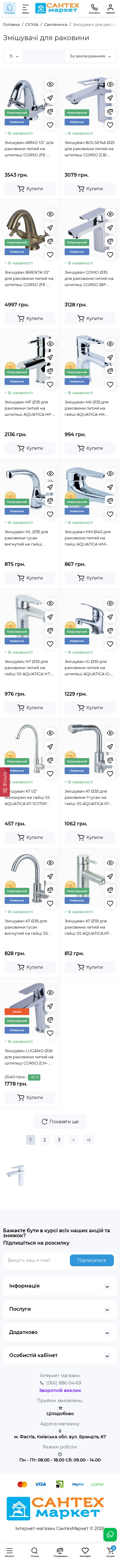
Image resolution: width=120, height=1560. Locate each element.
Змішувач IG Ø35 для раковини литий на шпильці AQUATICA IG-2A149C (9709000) (88, 668)
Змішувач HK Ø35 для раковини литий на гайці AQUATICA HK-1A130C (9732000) (87, 408)
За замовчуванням (88, 56)
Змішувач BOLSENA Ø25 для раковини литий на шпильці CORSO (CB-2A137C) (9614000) (89, 149)
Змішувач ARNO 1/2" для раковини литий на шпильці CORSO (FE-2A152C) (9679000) (29, 149)
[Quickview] (50, 84)
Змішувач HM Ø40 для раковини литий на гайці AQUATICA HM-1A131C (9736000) (88, 538)
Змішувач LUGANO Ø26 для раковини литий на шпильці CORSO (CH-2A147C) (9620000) (29, 1057)
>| (88, 1140)
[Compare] (50, 111)
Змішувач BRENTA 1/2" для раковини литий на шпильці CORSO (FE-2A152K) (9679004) (29, 279)
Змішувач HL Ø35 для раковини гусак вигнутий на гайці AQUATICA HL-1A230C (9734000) (26, 538)
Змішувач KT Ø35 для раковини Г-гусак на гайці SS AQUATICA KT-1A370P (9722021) (87, 798)
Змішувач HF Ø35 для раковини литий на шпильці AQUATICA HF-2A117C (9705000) (29, 408)
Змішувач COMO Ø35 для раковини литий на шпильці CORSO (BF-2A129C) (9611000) (89, 279)
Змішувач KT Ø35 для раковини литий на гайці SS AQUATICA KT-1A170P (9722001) (87, 927)
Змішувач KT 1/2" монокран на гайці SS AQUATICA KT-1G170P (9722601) (27, 798)
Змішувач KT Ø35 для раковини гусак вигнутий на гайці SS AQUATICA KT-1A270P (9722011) (26, 927)
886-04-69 (63, 1383)
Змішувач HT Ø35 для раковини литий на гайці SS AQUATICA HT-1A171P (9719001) (28, 668)
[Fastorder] (50, 98)
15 (11, 56)
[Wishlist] (50, 125)
